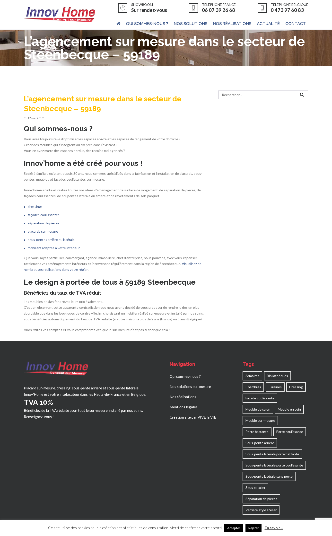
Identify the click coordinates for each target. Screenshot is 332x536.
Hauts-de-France (108, 394)
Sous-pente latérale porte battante (272, 454)
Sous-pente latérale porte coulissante (274, 465)
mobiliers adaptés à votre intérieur (54, 248)
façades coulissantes (44, 215)
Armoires (252, 376)
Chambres (253, 387)
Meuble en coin (289, 409)
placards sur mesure (43, 231)
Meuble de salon (257, 409)
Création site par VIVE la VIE (193, 417)
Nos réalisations (183, 397)
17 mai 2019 (35, 118)
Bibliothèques (277, 376)
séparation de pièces (43, 223)
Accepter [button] (233, 528)
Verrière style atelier (261, 510)
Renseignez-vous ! (39, 416)
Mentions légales (184, 407)
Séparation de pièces (261, 499)
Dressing (296, 387)
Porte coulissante (289, 432)
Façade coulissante (259, 398)
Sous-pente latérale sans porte (269, 476)
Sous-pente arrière (259, 443)
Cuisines (275, 387)
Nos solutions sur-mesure (190, 386)
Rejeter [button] (253, 528)
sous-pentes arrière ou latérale (51, 239)
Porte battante (257, 432)
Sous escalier (255, 487)
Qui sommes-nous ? (185, 376)
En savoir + (274, 528)
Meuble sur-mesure (260, 420)
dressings (35, 206)
